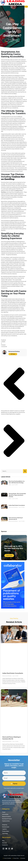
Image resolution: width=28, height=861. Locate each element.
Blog (12, 19)
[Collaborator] (12, 608)
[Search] (25, 471)
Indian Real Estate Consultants (17, 505)
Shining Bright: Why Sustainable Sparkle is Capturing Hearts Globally (17, 495)
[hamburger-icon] (26, 7)
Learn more (9, 555)
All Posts (13, 354)
